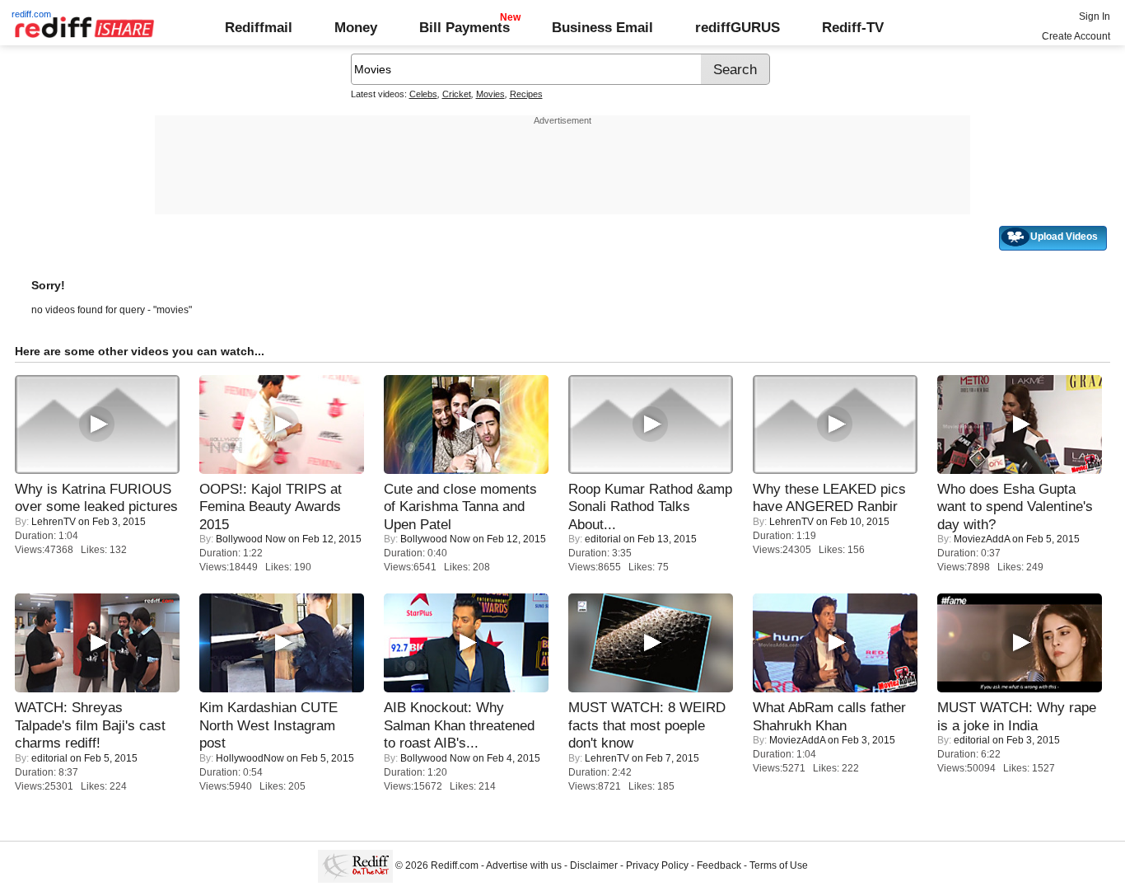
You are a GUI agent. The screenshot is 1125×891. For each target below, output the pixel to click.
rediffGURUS (737, 27)
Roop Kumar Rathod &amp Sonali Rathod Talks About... (650, 506)
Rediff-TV (853, 27)
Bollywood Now (251, 539)
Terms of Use (778, 865)
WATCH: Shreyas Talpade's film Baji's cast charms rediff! (90, 725)
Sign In (1094, 16)
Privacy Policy (657, 865)
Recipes (526, 94)
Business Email (602, 27)
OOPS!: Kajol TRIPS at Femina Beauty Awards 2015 (270, 506)
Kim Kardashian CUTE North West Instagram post (268, 725)
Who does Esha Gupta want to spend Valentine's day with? (1015, 506)
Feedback (719, 865)
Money (355, 27)
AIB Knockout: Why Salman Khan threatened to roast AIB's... (459, 725)
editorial (603, 539)
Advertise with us (524, 865)
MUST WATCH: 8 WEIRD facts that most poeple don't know (647, 725)
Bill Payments (464, 27)
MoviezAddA (982, 539)
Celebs (423, 94)
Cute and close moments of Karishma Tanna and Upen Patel (460, 506)
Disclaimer (594, 865)
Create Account (1076, 36)
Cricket (456, 94)
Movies (490, 94)
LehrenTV (53, 522)
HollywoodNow (250, 758)
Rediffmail (258, 27)
